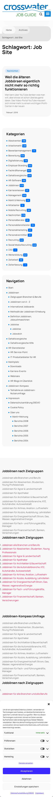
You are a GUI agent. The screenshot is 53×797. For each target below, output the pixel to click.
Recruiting (13, 239)
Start (10, 287)
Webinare (15, 376)
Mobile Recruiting (17, 210)
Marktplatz (13, 361)
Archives (23, 29)
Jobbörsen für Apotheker (15, 493)
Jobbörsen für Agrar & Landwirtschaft (22, 489)
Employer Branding (17, 165)
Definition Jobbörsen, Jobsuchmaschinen (21, 318)
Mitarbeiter (14, 205)
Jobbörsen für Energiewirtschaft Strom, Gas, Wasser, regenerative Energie (25, 517)
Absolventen (14, 140)
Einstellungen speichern (26, 786)
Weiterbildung (15, 254)
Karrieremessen (16, 190)
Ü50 (10, 249)
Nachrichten (12, 70)
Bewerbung (14, 155)
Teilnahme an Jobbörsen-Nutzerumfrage (22, 392)
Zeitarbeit (13, 259)
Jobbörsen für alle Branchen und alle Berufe (24, 693)
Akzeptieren (26, 771)
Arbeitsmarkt (14, 145)
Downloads (15, 366)
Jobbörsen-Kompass (18, 385)
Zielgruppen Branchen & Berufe (25, 296)
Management (14, 195)
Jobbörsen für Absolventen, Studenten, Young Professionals (23, 483)
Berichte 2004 (21, 440)
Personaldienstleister (19, 225)
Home (9, 29)
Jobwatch (17, 333)
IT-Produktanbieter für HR (23, 357)
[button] (48, 704)
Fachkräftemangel (17, 170)
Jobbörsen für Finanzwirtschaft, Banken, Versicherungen (23, 531)
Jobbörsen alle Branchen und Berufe (21, 478)
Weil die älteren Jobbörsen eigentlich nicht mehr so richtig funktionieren (22, 83)
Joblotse (14, 324)
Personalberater (16, 220)
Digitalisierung (15, 160)
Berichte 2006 (21, 430)
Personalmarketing (17, 229)
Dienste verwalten (26, 763)
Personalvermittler (17, 234)
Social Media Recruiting (20, 244)
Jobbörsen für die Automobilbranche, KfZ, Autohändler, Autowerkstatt (24, 502)
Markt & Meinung (16, 200)
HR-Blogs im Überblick (21, 380)
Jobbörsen (13, 185)
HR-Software (14, 180)
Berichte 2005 (21, 435)
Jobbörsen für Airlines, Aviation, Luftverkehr (25, 508)
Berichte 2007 (21, 425)
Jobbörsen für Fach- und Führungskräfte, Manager (24, 524)
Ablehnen (26, 778)
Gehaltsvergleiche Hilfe (22, 342)
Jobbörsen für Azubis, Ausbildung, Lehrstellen (26, 512)
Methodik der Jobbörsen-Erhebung (27, 311)
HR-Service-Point (19, 352)
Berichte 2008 (21, 421)
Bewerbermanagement (19, 150)
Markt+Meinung (20, 416)
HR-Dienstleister (16, 347)
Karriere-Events (18, 371)
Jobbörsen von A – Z (20, 301)
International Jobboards (22, 306)
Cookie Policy (17, 407)
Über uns (14, 412)
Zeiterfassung (15, 264)
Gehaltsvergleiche (17, 175)
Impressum (39, 793)
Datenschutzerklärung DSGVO (22, 793)
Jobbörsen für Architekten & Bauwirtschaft (25, 497)
